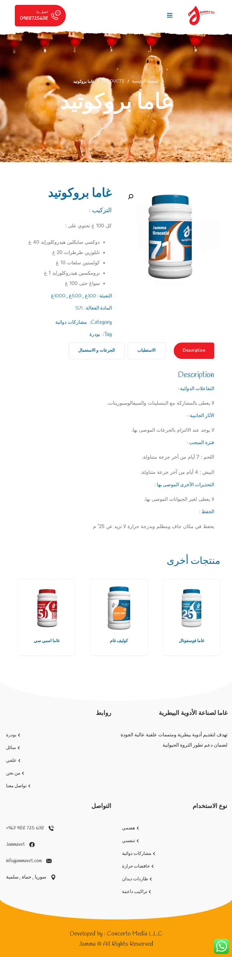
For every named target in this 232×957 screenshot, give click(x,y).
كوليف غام (119, 641)
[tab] (194, 350)
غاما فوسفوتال (191, 641)
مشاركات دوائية (71, 322)
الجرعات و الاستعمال (96, 350)
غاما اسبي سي (47, 641)
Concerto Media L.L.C (135, 934)
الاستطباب (146, 350)
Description (194, 350)
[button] (209, 618)
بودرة (94, 334)
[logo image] (202, 15)
